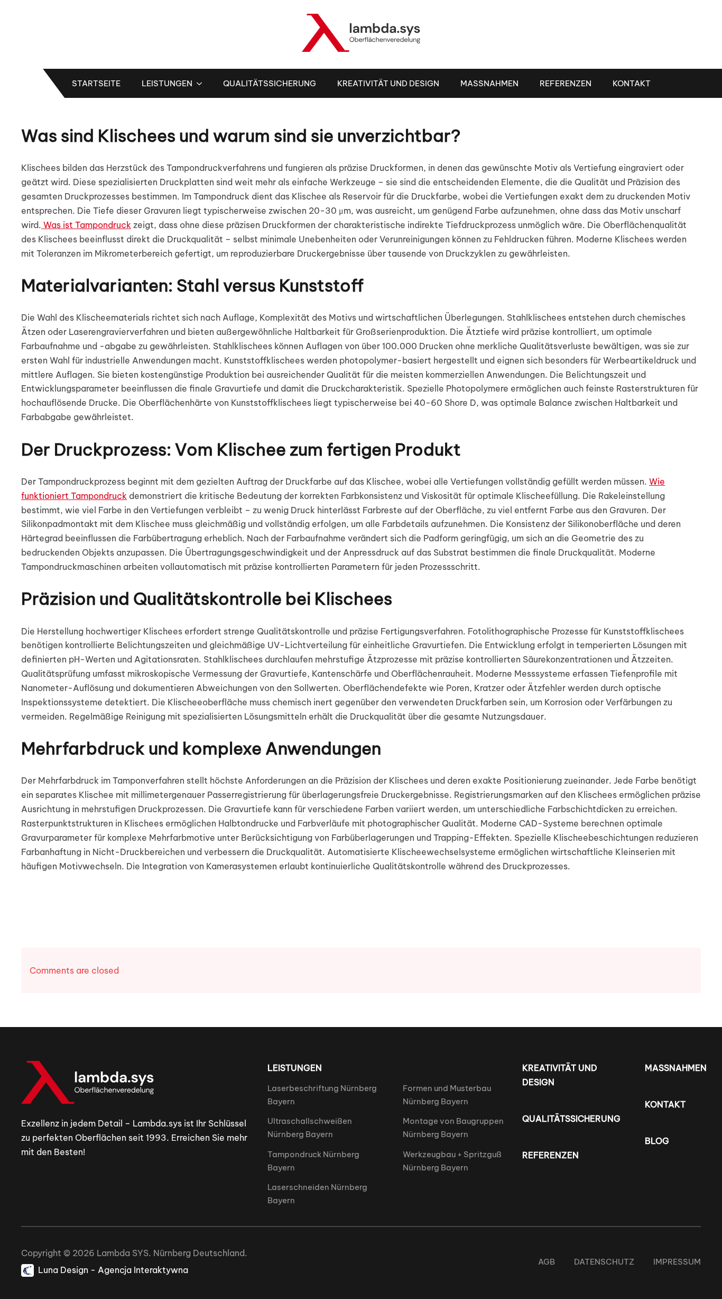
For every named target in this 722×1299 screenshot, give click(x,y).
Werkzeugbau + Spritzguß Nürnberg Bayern (452, 1161)
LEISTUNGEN (294, 1067)
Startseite (96, 83)
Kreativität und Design (388, 83)
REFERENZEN (550, 1155)
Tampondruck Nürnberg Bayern (313, 1161)
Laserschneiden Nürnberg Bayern (317, 1193)
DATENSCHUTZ (604, 1262)
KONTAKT (665, 1104)
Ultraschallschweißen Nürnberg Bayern (309, 1127)
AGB (546, 1262)
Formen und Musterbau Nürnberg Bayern (447, 1094)
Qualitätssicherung (269, 83)
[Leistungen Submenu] (202, 83)
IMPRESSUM (677, 1262)
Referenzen (565, 83)
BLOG (657, 1141)
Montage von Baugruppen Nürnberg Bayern (453, 1127)
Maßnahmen (489, 83)
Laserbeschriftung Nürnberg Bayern (322, 1094)
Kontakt (632, 83)
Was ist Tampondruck (86, 225)
